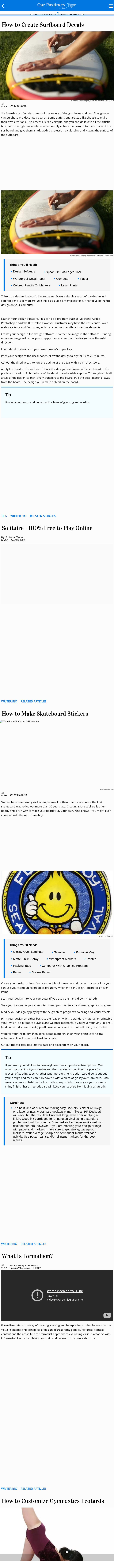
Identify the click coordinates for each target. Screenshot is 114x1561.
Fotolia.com (109, 101)
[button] (3, 6)
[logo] (56, 5)
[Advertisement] (57, 167)
